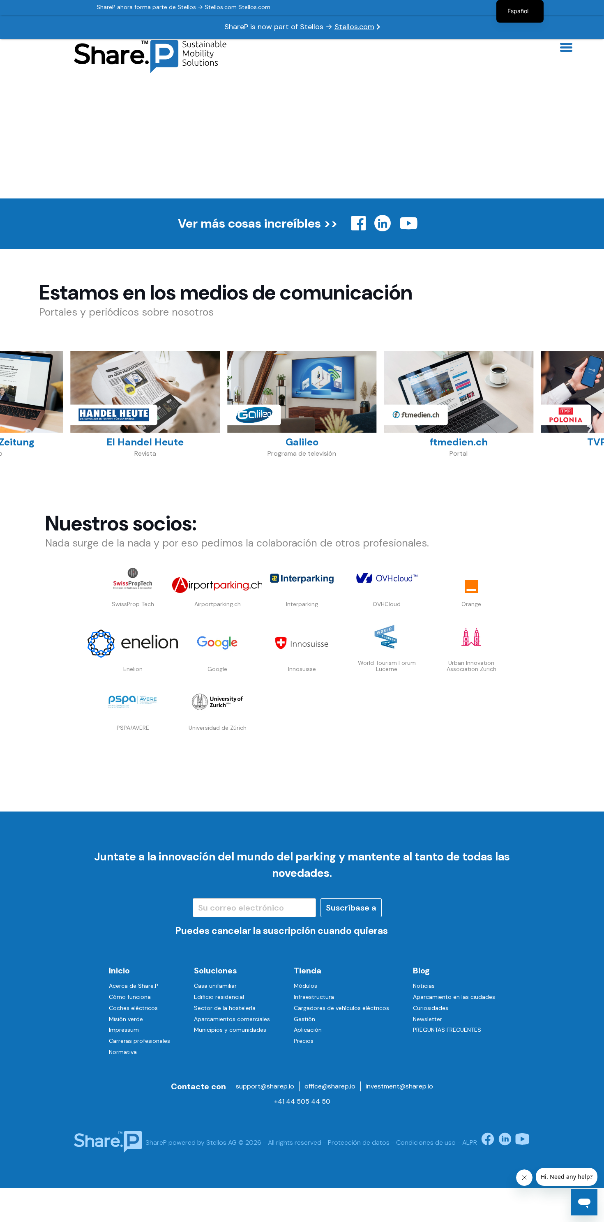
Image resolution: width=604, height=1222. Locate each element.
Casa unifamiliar (215, 985)
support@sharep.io (265, 1086)
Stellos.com (354, 27)
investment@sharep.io (399, 1086)
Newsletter (427, 1019)
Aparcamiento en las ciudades (454, 997)
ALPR (469, 1142)
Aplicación (308, 1029)
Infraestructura (314, 997)
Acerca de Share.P (133, 985)
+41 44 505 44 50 (302, 1101)
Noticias (424, 985)
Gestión (304, 1019)
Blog (421, 970)
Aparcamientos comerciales (232, 1019)
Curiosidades (430, 1008)
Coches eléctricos (133, 1008)
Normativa (123, 1052)
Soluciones (215, 970)
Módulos (305, 985)
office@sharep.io (329, 1086)
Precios (304, 1040)
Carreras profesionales (139, 1040)
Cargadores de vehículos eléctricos (341, 1008)
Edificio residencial (219, 997)
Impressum (124, 1029)
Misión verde (126, 1019)
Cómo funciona (130, 997)
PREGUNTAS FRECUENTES (447, 1029)
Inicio (119, 970)
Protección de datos (359, 1142)
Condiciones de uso (426, 1142)
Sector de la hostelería (225, 1008)
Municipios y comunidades (230, 1029)
